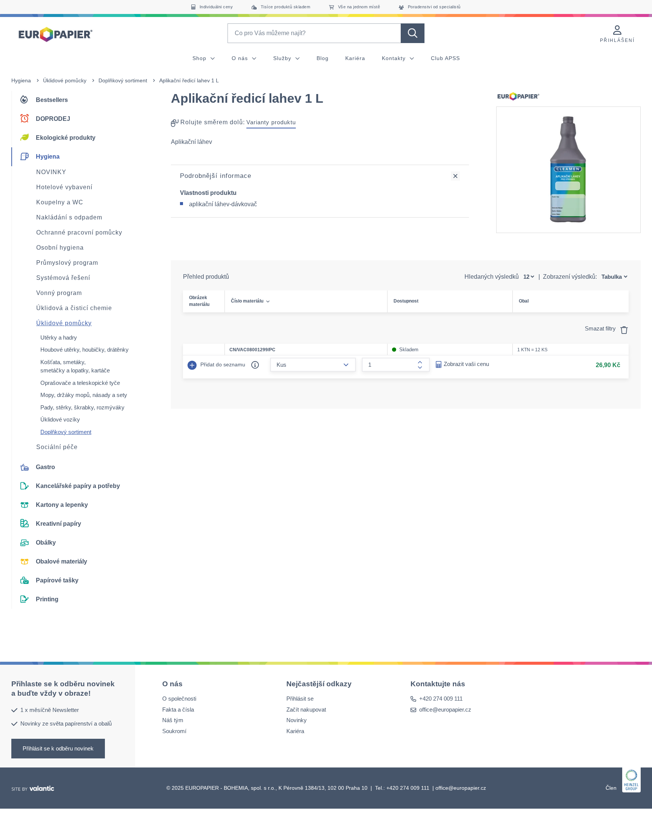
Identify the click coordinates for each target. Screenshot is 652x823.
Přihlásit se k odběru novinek (58, 748)
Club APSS (445, 58)
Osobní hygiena (60, 247)
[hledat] (412, 33)
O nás (241, 58)
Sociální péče (57, 447)
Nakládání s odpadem (69, 217)
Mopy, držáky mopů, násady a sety (83, 395)
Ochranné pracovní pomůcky (79, 232)
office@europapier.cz (445, 709)
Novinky (296, 720)
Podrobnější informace (215, 175)
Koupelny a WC (59, 202)
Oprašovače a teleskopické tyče (80, 383)
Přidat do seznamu (222, 364)
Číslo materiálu (247, 301)
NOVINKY (51, 172)
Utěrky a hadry (58, 337)
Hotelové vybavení (64, 187)
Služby (283, 58)
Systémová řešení (63, 278)
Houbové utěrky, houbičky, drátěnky (84, 349)
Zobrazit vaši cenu (466, 364)
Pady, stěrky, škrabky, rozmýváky (82, 407)
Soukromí (174, 731)
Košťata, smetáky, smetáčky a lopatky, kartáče (75, 366)
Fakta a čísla (178, 709)
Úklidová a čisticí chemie (74, 308)
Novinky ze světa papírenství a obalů (66, 723)
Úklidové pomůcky (64, 80)
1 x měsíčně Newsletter (49, 710)
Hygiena (21, 80)
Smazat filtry (601, 328)
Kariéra (355, 58)
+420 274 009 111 (441, 698)
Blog (323, 58)
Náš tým (172, 720)
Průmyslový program (67, 262)
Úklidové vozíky (60, 419)
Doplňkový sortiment (122, 80)
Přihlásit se (300, 698)
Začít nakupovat (306, 709)
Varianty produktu (271, 122)
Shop (200, 58)
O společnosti (179, 698)
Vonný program (59, 293)
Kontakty (395, 58)
